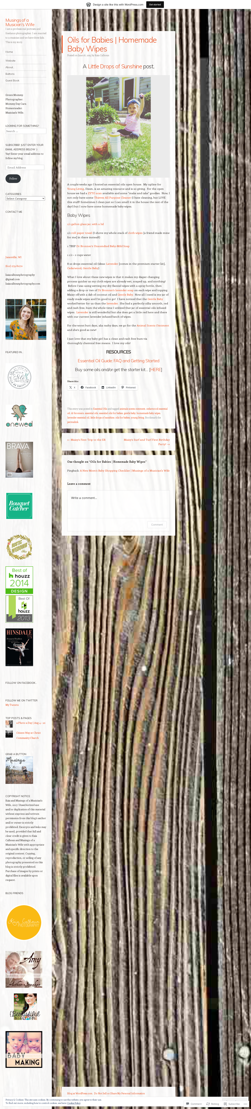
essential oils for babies (111, 413)
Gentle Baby (90, 268)
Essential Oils (100, 408)
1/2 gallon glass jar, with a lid (85, 224)
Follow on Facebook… (21, 682)
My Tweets (12, 705)
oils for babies (122, 417)
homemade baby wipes (148, 413)
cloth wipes (135, 233)
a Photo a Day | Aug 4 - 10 (30, 723)
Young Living (75, 188)
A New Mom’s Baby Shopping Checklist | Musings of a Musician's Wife (125, 470)
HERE (155, 369)
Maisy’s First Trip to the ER (86, 439)
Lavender (112, 263)
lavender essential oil (78, 417)
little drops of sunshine (102, 417)
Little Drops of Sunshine (115, 66)
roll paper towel (81, 233)
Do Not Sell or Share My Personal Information (119, 1093)
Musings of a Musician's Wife (20, 22)
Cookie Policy (73, 1102)
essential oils (91, 413)
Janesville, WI (13, 257)
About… (10, 67)
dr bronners (77, 413)
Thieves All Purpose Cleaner (112, 197)
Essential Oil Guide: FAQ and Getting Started (118, 360)
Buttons (10, 74)
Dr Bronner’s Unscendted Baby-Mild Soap (103, 246)
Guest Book (12, 80)
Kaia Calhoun (102, 55)
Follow (13, 178)
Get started (155, 4)
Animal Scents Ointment (153, 325)
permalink (72, 421)
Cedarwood (74, 268)
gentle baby (129, 413)
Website (10, 60)
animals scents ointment (132, 408)
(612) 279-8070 (14, 266)
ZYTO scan (95, 193)
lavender (112, 303)
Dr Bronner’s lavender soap (116, 290)
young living (137, 417)
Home (9, 51)
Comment (157, 524)
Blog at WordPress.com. (80, 1093)
